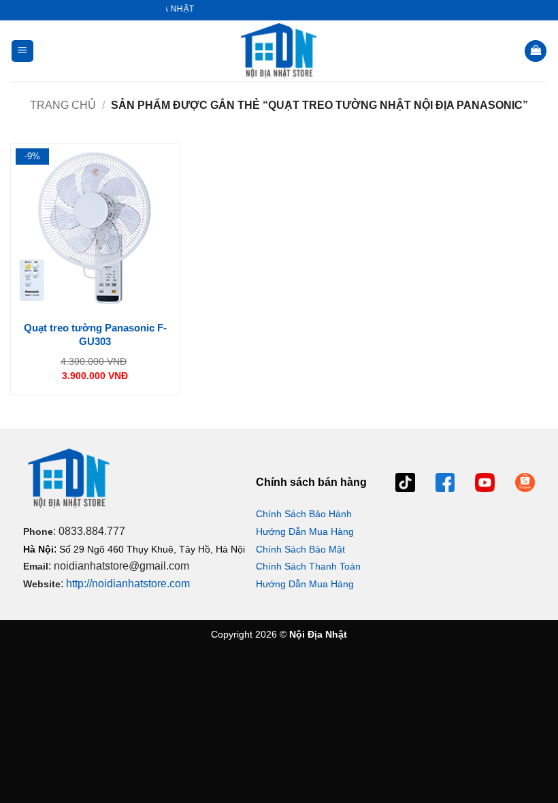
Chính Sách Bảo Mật (300, 549)
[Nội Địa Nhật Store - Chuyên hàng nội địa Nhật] (279, 51)
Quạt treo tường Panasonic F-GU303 (95, 334)
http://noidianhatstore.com (128, 583)
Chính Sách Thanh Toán (308, 566)
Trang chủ (63, 105)
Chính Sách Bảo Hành (304, 513)
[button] (22, 51)
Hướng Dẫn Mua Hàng (305, 531)
